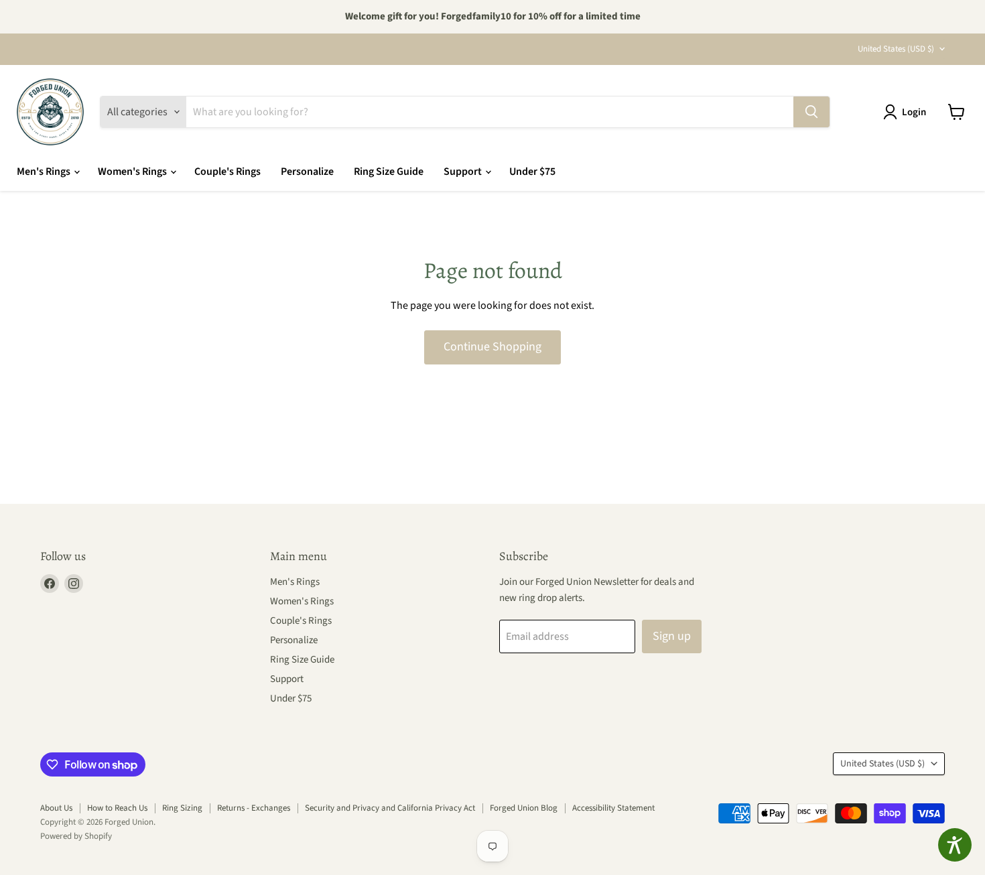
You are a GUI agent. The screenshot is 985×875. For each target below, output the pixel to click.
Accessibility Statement (613, 808)
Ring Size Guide (388, 171)
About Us (56, 808)
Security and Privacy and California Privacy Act (390, 808)
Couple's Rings (227, 171)
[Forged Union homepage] (50, 111)
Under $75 (532, 171)
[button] (907, 112)
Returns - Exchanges (253, 808)
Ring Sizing (182, 808)
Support (464, 171)
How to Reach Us (117, 808)
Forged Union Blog (523, 808)
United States (896, 49)
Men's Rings (44, 171)
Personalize (307, 171)
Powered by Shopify (76, 836)
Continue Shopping (492, 346)
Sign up (672, 636)
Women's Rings (133, 171)
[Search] (811, 111)
